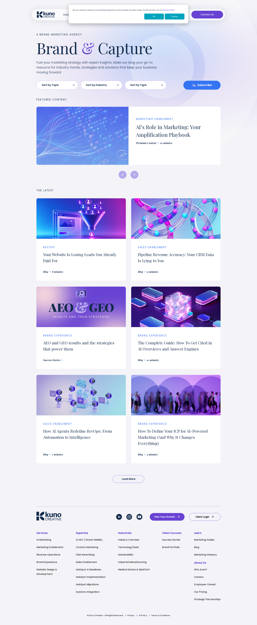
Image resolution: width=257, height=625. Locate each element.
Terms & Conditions (160, 615)
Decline (174, 16)
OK (154, 16)
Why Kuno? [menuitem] (200, 569)
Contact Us (207, 14)
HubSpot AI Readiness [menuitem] (88, 569)
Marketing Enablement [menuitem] (49, 547)
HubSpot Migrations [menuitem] (87, 584)
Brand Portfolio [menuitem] (171, 547)
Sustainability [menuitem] (125, 554)
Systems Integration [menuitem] (87, 592)
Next (134, 175)
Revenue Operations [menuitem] (48, 554)
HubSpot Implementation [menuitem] (91, 577)
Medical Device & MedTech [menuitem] (134, 569)
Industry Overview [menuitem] (128, 539)
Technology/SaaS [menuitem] (128, 547)
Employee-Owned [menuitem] (205, 584)
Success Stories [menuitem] (171, 539)
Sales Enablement (152, 247)
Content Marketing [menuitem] (87, 547)
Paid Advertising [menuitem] (85, 554)
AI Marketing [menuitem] (43, 539)
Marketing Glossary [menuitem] (205, 554)
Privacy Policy (168, 10)
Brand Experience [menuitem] (46, 562)
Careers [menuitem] (199, 577)
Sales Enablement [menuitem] (86, 562)
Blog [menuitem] (196, 547)
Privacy (130, 615)
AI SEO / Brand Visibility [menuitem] (89, 539)
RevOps (49, 247)
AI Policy (143, 615)
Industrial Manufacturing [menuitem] (132, 562)
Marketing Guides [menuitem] (204, 539)
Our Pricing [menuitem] (200, 592)
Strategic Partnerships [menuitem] (207, 599)
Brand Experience (152, 335)
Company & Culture (152, 119)
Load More (128, 479)
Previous (123, 175)
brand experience (57, 335)
